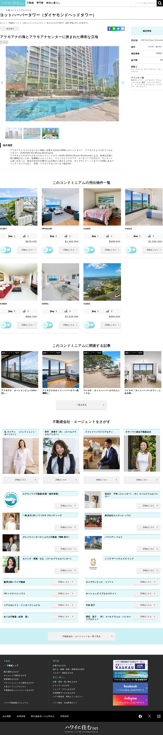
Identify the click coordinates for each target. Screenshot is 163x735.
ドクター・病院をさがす (63, 673)
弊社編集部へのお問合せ (43, 716)
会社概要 (7, 716)
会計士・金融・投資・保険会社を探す (69, 669)
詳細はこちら (27, 250)
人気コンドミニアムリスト (33, 23)
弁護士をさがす (59, 665)
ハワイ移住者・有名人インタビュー (68, 696)
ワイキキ (4, 42)
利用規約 (64, 716)
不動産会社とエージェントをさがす (19, 690)
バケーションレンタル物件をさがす (19, 683)
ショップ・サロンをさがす (64, 689)
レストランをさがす (61, 685)
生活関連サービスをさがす (64, 693)
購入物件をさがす (11, 672)
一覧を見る (9, 29)
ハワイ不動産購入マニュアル (16, 703)
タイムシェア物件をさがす (15, 675)
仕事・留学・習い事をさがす (65, 682)
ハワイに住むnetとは (145, 3)
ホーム (2, 23)
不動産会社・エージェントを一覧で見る (81, 636)
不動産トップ (14, 23)
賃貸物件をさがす (11, 679)
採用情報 (21, 716)
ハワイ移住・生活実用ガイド (65, 703)
